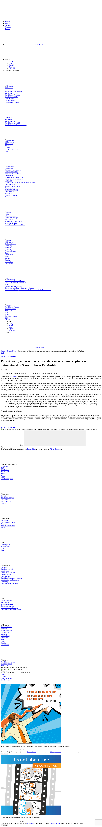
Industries (10, 240)
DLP (2, 468)
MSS (2, 475)
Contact (3, 496)
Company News (6, 545)
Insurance (4, 634)
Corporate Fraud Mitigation (9, 583)
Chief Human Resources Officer (11, 609)
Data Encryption (6, 574)
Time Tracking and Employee (10, 580)
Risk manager (5, 602)
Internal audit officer (7, 604)
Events (7, 312)
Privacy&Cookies (6, 678)
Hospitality (4, 643)
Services (7, 23)
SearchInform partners (8, 662)
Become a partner (6, 664)
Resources (8, 27)
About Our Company (7, 498)
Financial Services (6, 630)
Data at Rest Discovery (8, 573)
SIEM (3, 473)
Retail (2, 639)
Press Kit (3, 503)
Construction (5, 645)
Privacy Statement (55, 449)
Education (4, 628)
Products (7, 21)
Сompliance (11, 279)
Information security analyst (9, 608)
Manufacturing (5, 636)
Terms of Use (31, 449)
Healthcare (4, 637)
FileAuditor (13, 377)
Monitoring (4, 581)
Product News (11, 351)
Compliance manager (7, 606)
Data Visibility (5, 576)
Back (2, 353)
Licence (3, 676)
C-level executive (6, 600)
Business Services (6, 627)
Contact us (8, 319)
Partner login (5, 665)
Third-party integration (8, 522)
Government (5, 632)
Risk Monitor (5, 470)
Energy (3, 641)
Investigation (5, 571)
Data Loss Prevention (7, 569)
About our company (11, 316)
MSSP (3, 477)
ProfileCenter (5, 471)
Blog (6, 318)
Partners (7, 29)
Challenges (10, 166)
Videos (3, 527)
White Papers (5, 520)
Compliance (8, 25)
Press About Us (6, 501)
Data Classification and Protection (11, 578)
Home (3, 351)
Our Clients (4, 499)
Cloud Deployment (7, 479)
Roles (9, 212)
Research (4, 524)
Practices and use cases (8, 526)
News (6, 314)
